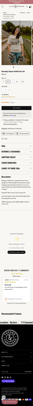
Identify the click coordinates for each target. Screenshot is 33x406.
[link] (16, 299)
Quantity (4, 86)
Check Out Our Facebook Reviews (16, 303)
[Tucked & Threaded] (16, 6)
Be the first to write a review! (16, 252)
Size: (4, 78)
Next (28, 12)
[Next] (30, 2)
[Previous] (2, 2)
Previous (22, 12)
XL (17, 81)
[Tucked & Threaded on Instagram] (5, 378)
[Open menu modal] (2, 6)
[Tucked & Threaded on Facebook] (3, 378)
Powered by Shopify (7, 394)
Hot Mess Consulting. (14, 391)
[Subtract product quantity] (3, 89)
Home (5, 12)
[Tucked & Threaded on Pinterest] (8, 378)
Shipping (4, 128)
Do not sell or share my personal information (13, 393)
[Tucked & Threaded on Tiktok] (11, 378)
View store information (10, 124)
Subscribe (28, 371)
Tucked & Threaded (17, 388)
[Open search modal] (27, 6)
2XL (22, 81)
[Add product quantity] (8, 89)
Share (5, 138)
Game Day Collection (9, 14)
